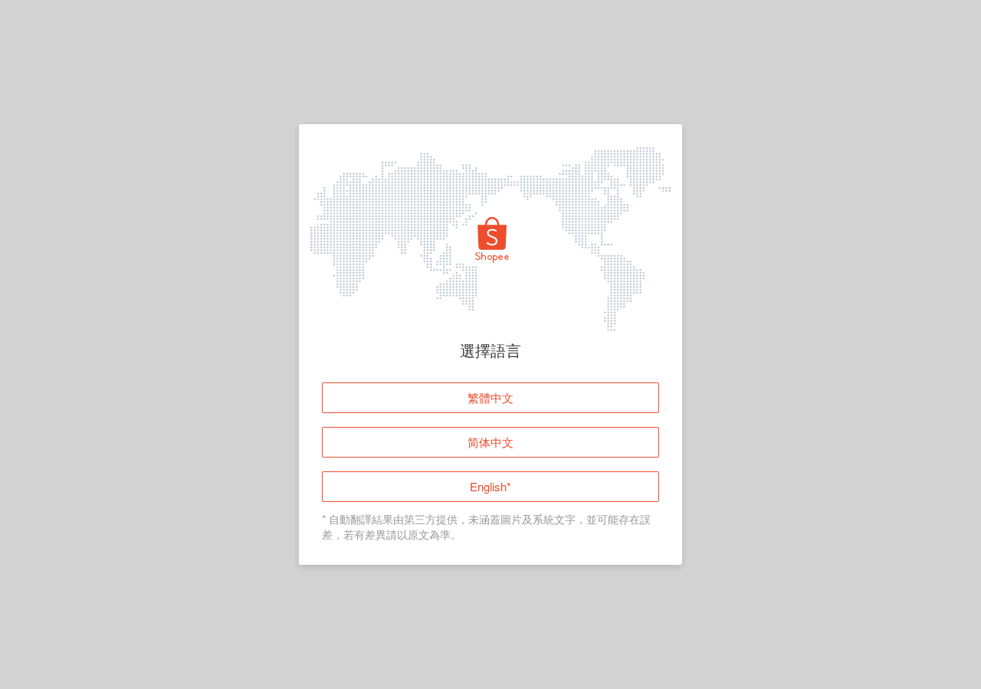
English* (490, 486)
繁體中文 (490, 397)
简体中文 (490, 442)
